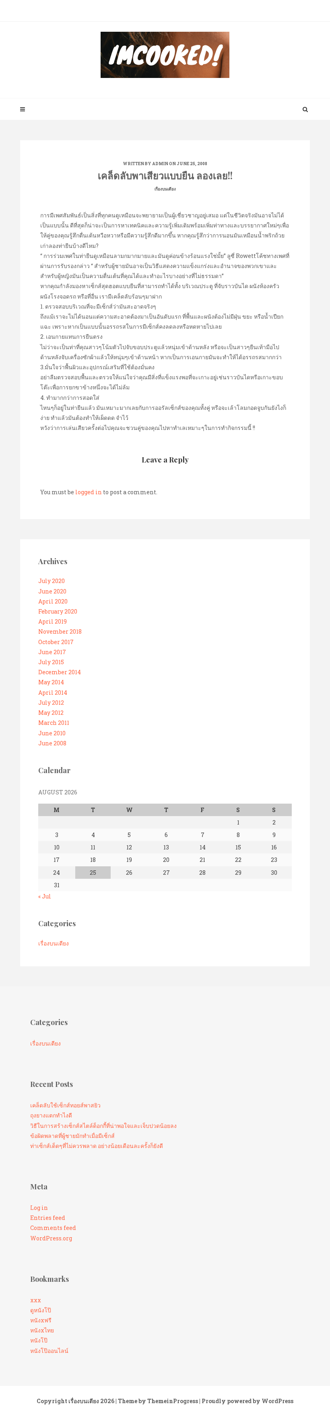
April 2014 (52, 692)
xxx (35, 1300)
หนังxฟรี (41, 1320)
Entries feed (47, 1218)
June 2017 (52, 652)
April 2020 (53, 601)
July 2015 (51, 662)
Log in (39, 1207)
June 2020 (52, 591)
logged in (88, 492)
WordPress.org (51, 1238)
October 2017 (56, 642)
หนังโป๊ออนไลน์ (49, 1351)
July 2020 (51, 581)
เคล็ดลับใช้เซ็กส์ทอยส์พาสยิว (65, 1105)
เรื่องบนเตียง (165, 189)
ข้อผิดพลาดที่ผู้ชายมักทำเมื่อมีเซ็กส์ (72, 1136)
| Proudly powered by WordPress (246, 1401)
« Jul (44, 896)
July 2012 (51, 702)
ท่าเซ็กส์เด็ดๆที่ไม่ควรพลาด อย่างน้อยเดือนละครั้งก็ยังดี (96, 1146)
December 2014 (59, 672)
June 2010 (52, 733)
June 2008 (52, 743)
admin (160, 163)
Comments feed (53, 1228)
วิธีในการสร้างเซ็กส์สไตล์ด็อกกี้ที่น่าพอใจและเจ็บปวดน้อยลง (103, 1126)
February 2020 (57, 611)
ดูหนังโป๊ (40, 1310)
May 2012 (51, 712)
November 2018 (60, 631)
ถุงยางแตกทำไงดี (51, 1115)
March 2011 (53, 722)
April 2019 (52, 621)
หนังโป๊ (38, 1340)
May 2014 (51, 682)
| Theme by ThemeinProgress (157, 1401)
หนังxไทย (42, 1330)
